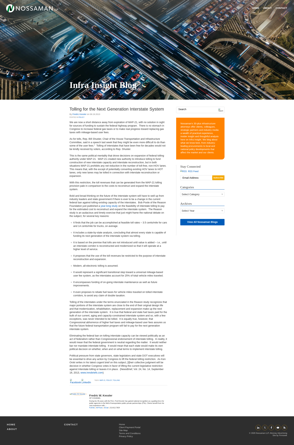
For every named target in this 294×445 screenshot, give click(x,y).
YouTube (278, 428)
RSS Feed (192, 171)
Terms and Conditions (130, 433)
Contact (281, 8)
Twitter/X (264, 428)
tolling (116, 380)
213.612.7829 (115, 408)
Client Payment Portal (129, 427)
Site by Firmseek (280, 435)
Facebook (271, 428)
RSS (284, 428)
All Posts (99, 408)
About (267, 8)
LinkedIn (258, 428)
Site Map (123, 430)
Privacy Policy (126, 436)
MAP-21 (102, 380)
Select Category (190, 194)
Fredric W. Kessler (100, 395)
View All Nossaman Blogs (202, 222)
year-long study (109, 205)
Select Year (188, 210)
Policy (81, 117)
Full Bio (92, 408)
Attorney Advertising (278, 433)
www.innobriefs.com (92, 372)
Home (255, 8)
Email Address (190, 177)
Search (182, 109)
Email (106, 408)
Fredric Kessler (79, 114)
